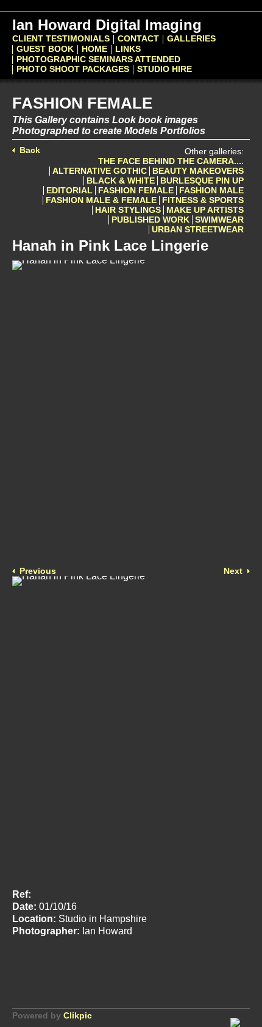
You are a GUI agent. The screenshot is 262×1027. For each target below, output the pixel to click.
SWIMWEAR (219, 219)
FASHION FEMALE (136, 190)
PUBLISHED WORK (150, 219)
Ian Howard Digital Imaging (107, 24)
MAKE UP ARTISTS (205, 210)
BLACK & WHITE (121, 180)
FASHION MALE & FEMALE (101, 200)
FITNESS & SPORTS (203, 200)
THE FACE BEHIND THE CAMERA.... (171, 161)
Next (233, 571)
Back (29, 150)
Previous (37, 571)
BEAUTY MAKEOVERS (198, 171)
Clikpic (77, 1015)
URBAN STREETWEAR (198, 229)
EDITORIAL (69, 190)
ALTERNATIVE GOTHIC (99, 171)
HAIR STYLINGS (128, 210)
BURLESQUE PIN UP (202, 180)
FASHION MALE (211, 190)
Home (94, 49)
